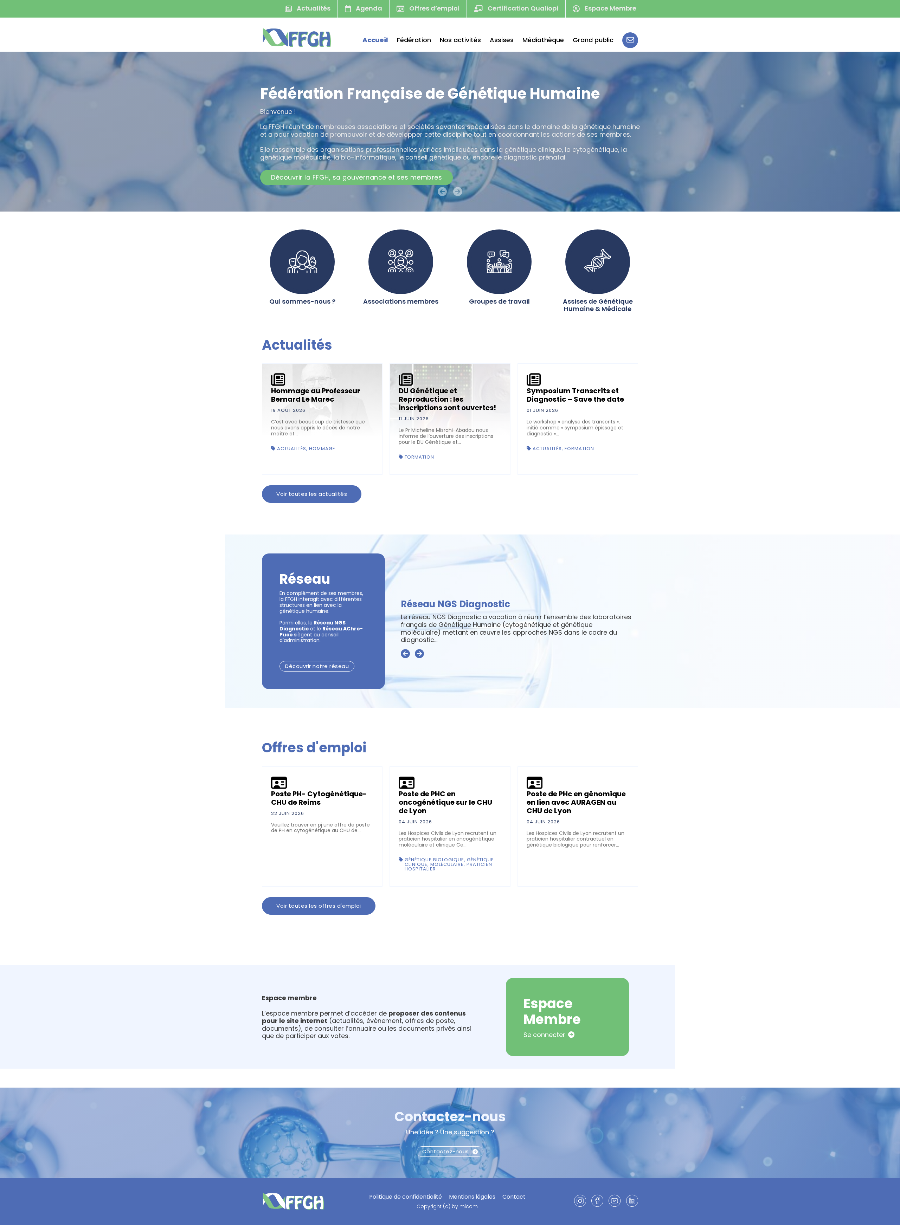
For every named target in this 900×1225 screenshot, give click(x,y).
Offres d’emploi (433, 8)
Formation (419, 457)
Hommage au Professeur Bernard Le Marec (315, 395)
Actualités (312, 8)
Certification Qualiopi (522, 8)
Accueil (375, 40)
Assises (502, 40)
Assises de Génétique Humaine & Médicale (598, 305)
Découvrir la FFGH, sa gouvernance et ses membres (356, 177)
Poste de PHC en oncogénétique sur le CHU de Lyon (445, 802)
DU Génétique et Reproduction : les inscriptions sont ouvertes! (447, 399)
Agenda (368, 8)
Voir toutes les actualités (311, 494)
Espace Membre (609, 8)
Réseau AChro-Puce (448, 611)
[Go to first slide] (419, 654)
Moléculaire (447, 864)
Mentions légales (472, 1196)
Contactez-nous (450, 1116)
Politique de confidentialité (405, 1196)
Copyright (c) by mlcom (447, 1207)
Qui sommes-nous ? (302, 301)
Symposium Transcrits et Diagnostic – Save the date (575, 395)
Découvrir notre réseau (317, 666)
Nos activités (460, 40)
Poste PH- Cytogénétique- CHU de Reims (319, 798)
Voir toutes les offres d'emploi (318, 905)
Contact (514, 1196)
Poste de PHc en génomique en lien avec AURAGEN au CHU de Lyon (576, 802)
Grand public (593, 40)
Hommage (322, 448)
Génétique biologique (434, 859)
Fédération (414, 40)
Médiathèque (543, 40)
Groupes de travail (499, 301)
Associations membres (400, 301)
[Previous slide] (405, 654)
